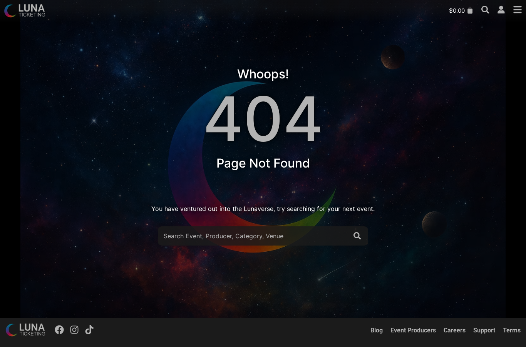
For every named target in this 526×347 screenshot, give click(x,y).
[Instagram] (74, 329)
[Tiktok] (89, 329)
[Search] (358, 236)
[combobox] (253, 236)
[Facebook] (59, 329)
